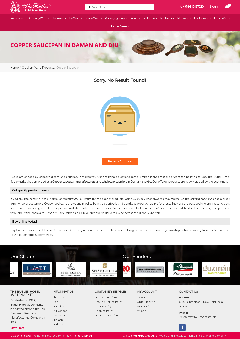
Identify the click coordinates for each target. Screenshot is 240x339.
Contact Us (59, 315)
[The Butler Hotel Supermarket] (45, 7)
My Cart (141, 310)
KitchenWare (119, 26)
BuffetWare (221, 18)
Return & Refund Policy (108, 301)
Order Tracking (146, 301)
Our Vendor (59, 310)
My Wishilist (144, 306)
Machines (166, 18)
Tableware (183, 18)
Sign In (214, 6)
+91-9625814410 (208, 317)
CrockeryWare (38, 18)
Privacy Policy (103, 306)
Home (14, 67)
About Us (58, 297)
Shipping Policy (104, 310)
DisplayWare (202, 18)
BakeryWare (17, 18)
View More (17, 328)
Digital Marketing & (190, 335)
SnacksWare (92, 18)
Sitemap (57, 319)
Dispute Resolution (106, 315)
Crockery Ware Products (38, 67)
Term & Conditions (106, 297)
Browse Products (120, 161)
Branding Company (214, 335)
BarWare (74, 18)
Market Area (60, 324)
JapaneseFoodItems (142, 18)
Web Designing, (168, 335)
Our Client (58, 306)
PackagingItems (115, 18)
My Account (144, 297)
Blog (55, 301)
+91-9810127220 (193, 6)
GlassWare (57, 18)
